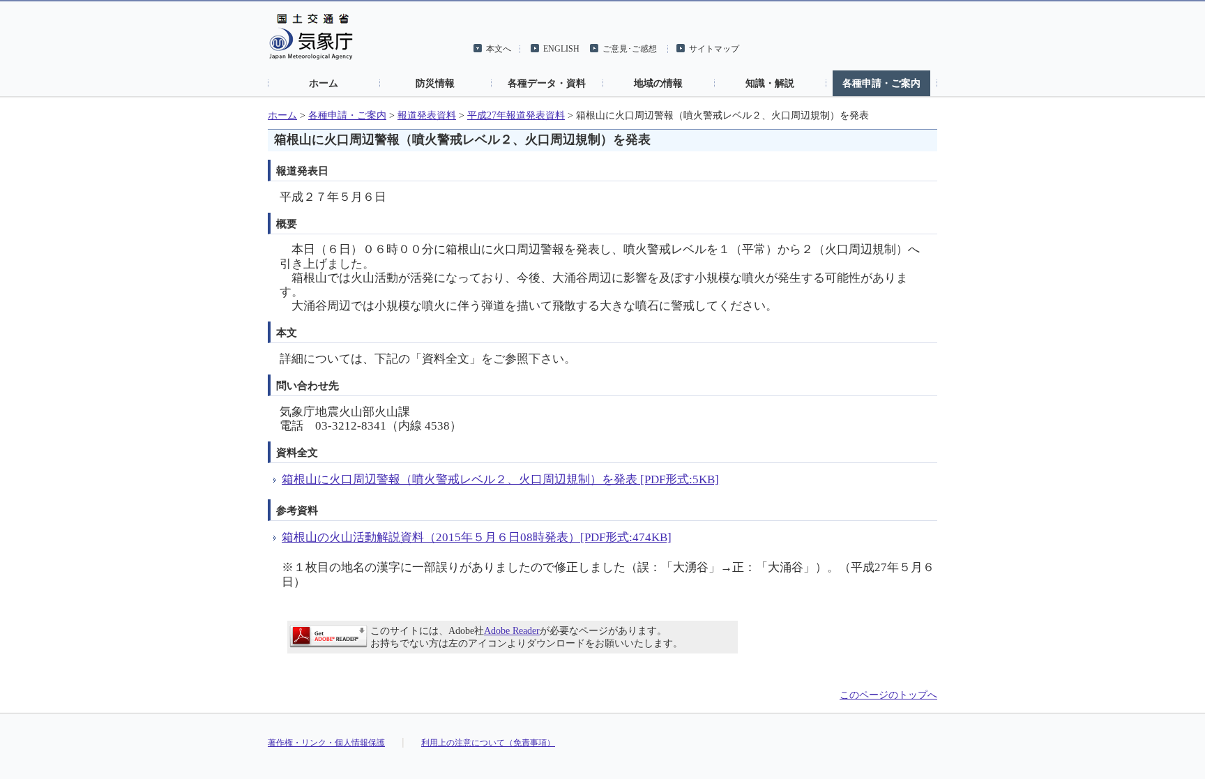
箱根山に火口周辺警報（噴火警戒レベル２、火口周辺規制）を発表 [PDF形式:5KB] (500, 479)
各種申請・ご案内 (881, 83)
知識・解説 (769, 83)
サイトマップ (714, 49)
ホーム (323, 83)
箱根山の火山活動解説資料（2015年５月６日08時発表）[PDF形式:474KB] (477, 537)
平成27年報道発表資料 (516, 115)
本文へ (498, 49)
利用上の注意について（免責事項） (488, 743)
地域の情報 (658, 83)
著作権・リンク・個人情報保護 (326, 743)
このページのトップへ (888, 695)
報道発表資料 (426, 115)
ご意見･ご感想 (629, 49)
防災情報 (435, 83)
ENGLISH (561, 49)
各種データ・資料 (547, 83)
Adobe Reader (512, 631)
